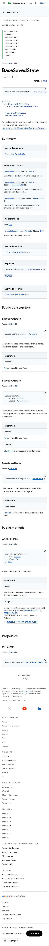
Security (5, 730)
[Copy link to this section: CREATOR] (16, 647)
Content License (27, 691)
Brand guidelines (26, 927)
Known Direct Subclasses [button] (15, 114)
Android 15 (6, 821)
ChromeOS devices (10, 795)
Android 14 (6, 825)
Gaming (5, 756)
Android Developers (9, 20)
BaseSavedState (12, 171)
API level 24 (13, 386)
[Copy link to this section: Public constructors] (33, 307)
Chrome (5, 906)
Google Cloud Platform (11, 914)
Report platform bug (10, 874)
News (4, 738)
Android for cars (8, 799)
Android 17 (6, 813)
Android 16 (6, 817)
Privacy (5, 772)
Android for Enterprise (11, 726)
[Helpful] (18, 25)
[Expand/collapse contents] (16, 31)
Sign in (43, 3)
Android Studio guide (10, 848)
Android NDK (7, 864)
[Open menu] (4, 3)
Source (5, 734)
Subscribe (34, 933)
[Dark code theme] (45, 89)
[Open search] (30, 3)
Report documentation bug (13, 878)
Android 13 (6, 829)
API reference (10, 12)
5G (3, 776)
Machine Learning (9, 760)
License (13, 927)
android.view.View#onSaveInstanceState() (24, 128)
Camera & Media (8, 768)
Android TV (6, 803)
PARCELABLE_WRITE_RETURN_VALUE (22, 622)
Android (5, 722)
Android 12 (6, 833)
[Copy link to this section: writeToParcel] (20, 539)
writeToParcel (11, 231)
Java (45, 81)
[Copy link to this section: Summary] (18, 138)
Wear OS (5, 791)
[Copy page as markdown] (13, 77)
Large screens (7, 787)
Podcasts (5, 746)
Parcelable (20, 154)
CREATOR (8, 276)
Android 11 (6, 837)
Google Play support (10, 882)
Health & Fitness (8, 764)
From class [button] (15, 154)
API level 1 (13, 63)
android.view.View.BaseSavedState (23, 106)
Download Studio (9, 860)
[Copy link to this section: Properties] (20, 636)
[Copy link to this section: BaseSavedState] (23, 318)
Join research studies (10, 886)
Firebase (5, 910)
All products (7, 918)
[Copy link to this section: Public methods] (27, 527)
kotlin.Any (6, 101)
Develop (23, 20)
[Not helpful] (21, 25)
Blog (4, 742)
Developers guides (9, 852)
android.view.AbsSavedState (17, 104)
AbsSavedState (24, 252)
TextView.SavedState (14, 115)
